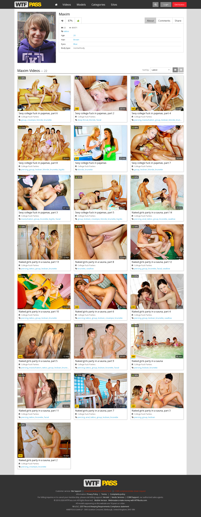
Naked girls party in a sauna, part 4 (151, 311)
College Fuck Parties (30, 116)
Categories (98, 4)
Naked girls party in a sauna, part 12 (152, 262)
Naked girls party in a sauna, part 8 (94, 262)
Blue (75, 44)
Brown (76, 39)
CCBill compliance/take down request (130, 491)
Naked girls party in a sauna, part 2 (38, 460)
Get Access (179, 4)
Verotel (106, 497)
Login (166, 4)
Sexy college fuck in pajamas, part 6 (38, 113)
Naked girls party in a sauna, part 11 (39, 410)
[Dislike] (62, 20)
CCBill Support (133, 497)
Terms (104, 494)
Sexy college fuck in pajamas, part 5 (94, 212)
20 (74, 35)
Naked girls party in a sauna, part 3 (151, 410)
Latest (154, 70)
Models (81, 4)
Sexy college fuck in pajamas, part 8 (38, 163)
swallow (171, 219)
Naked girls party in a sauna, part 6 (94, 311)
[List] (181, 69)
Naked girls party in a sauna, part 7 (94, 410)
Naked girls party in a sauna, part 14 (152, 212)
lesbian (164, 120)
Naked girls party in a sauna (147, 361)
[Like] (78, 20)
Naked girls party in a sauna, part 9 (94, 361)
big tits (61, 169)
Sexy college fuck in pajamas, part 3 (38, 212)
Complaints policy (117, 494)
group (23, 120)
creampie (31, 120)
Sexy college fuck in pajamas (90, 163)
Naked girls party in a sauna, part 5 (38, 361)
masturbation (148, 120)
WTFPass (27, 4)
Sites (114, 4)
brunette (48, 120)
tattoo (66, 31)
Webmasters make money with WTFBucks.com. (127, 500)
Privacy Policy (92, 494)
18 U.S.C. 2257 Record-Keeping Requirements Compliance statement (100, 506)
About (150, 20)
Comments (164, 20)
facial (98, 120)
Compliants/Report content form (97, 491)
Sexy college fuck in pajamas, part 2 (94, 113)
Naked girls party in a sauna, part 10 (39, 311)
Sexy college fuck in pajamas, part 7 (151, 163)
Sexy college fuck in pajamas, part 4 (151, 113)
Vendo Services (118, 497)
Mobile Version (100, 500)
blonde (40, 120)
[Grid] (175, 69)
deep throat (83, 120)
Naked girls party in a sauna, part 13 (39, 262)
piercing (137, 120)
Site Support (76, 491)
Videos (67, 4)
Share (178, 20)
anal (144, 219)
